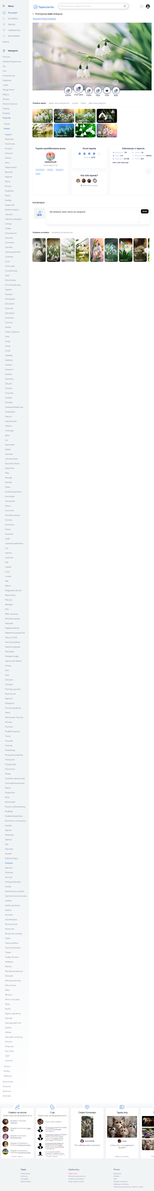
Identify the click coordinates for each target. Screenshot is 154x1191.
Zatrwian (8, 1018)
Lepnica (8, 553)
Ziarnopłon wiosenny (14, 1037)
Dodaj (145, 211)
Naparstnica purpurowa (15, 633)
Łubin (7, 1056)
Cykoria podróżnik (12, 252)
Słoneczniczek (11, 924)
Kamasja (8, 477)
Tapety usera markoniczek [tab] (59, 103)
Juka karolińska (11, 459)
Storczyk (8, 877)
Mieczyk (8, 600)
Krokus (8, 529)
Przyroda (7, 118)
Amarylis (8, 148)
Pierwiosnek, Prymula (14, 717)
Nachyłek (9, 623)
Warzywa (8, 1076)
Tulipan (8, 952)
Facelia (8, 327)
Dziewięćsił (10, 299)
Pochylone (40, 170)
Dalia (7, 275)
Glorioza (8, 388)
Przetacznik (10, 760)
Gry (4, 66)
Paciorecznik (10, 694)
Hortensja (9, 430)
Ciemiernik (9, 242)
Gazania (8, 365)
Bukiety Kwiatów (12, 210)
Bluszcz (8, 186)
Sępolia (8, 830)
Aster (7, 163)
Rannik (8, 788)
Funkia (7, 351)
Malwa (8, 586)
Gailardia (8, 355)
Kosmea (8, 520)
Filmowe (6, 57)
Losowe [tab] (75, 103)
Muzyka (6, 99)
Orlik (7, 670)
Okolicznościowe (10, 104)
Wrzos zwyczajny (12, 999)
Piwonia (8, 722)
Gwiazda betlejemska (14, 407)
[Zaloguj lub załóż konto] (148, 6)
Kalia (7, 473)
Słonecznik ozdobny (13, 933)
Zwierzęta (7, 1096)
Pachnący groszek (12, 689)
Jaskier (8, 449)
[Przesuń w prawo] (149, 170)
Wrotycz (8, 995)
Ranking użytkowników (77, 1176)
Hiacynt (8, 416)
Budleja (8, 200)
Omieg (8, 666)
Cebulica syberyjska (13, 219)
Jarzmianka (10, 445)
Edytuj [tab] (83, 103)
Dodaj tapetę (25, 1174)
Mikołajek (9, 604)
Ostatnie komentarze (76, 1179)
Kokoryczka (10, 501)
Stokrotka (9, 872)
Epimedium (10, 313)
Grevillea (8, 402)
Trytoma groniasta (12, 948)
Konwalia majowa (12, 515)
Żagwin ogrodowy (13, 1013)
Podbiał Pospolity (12, 731)
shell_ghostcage (122, 162)
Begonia (8, 177)
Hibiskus (8, 426)
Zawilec (8, 1027)
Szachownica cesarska (14, 891)
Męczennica (10, 595)
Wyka (7, 1004)
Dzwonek (9, 308)
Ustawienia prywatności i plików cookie (128, 1187)
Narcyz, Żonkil (11, 637)
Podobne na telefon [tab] (41, 232)
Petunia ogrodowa (13, 708)
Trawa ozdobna (11, 943)
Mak (6, 581)
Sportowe (7, 1091)
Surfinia (8, 886)
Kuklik (7, 539)
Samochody (8, 1082)
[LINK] (60, 1145)
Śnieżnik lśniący (11, 858)
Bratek (7, 195)
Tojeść (8, 938)
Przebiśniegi (10, 750)
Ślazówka (9, 849)
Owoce (7, 1066)
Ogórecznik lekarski (13, 661)
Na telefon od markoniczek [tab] (62, 232)
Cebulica (9, 214)
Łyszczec (9, 1060)
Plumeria (9, 727)
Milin (7, 609)
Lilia (6, 562)
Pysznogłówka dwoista (14, 783)
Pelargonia (9, 703)
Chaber (8, 228)
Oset (7, 675)
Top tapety (25, 1179)
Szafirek (8, 901)
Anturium (9, 153)
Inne (4, 71)
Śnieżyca (9, 863)
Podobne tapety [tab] (39, 103)
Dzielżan (8, 294)
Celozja (8, 224)
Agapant (8, 134)
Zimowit (8, 1042)
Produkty (6, 113)
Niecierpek (9, 651)
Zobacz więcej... (17, 1156)
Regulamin (118, 1174)
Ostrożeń (9, 680)
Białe (38, 174)
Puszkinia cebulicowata (15, 778)
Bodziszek (9, 191)
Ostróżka (9, 684)
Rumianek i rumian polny (15, 821)
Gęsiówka (9, 379)
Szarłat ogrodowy (12, 905)
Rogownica (10, 792)
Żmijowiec (9, 1046)
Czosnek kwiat (11, 271)
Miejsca (6, 94)
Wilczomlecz (10, 985)
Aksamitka (9, 139)
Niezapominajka (12, 656)
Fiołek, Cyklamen (12, 332)
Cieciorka (9, 238)
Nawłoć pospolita (12, 647)
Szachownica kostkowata (15, 896)
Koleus (8, 506)
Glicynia (8, 383)
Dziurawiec (10, 304)
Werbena (9, 962)
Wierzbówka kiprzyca (14, 971)
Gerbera (8, 374)
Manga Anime (8, 90)
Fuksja (7, 346)
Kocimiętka (9, 496)
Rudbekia (9, 811)
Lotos (7, 571)
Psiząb (7, 774)
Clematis (9, 247)
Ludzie (5, 85)
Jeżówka (9, 454)
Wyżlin (8, 1009)
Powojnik (9, 741)
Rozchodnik (10, 802)
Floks (7, 336)
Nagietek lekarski (12, 628)
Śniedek (8, 854)
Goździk (8, 398)
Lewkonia (9, 557)
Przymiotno (10, 769)
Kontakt (116, 1176)
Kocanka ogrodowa (13, 492)
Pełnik (7, 713)
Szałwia (8, 910)
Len (6, 548)
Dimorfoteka (10, 280)
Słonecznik (9, 929)
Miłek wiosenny (11, 614)
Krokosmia (9, 524)
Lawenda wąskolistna (14, 543)
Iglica (7, 435)
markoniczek (50, 162)
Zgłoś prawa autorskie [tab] (97, 103)
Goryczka (9, 393)
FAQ (115, 1179)
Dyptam (8, 289)
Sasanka (8, 825)
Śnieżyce (59, 170)
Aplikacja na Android (121, 1184)
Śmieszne (7, 1086)
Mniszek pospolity (12, 618)
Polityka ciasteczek (121, 1182)
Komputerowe (9, 75)
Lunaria (8, 576)
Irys (6, 440)
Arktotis (8, 158)
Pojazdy (6, 108)
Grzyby (7, 124)
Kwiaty (7, 128)
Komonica (9, 510)
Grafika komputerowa (12, 61)
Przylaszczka (10, 764)
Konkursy (24, 1176)
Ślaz (6, 844)
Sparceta (8, 868)
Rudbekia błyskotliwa (14, 816)
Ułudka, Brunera (11, 957)
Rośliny (7, 1071)
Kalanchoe (9, 468)
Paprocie (9, 698)
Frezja (7, 341)
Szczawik (9, 915)
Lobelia (8, 567)
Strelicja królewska (12, 882)
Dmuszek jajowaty (13, 285)
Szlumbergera (11, 919)
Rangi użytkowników (76, 1182)
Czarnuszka (10, 266)
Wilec (7, 990)
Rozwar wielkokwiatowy (15, 807)
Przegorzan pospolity (14, 755)
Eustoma (9, 322)
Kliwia (7, 487)
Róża (7, 797)
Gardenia (9, 360)
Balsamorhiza (10, 167)
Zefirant (8, 1032)
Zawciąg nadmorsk (13, 1023)
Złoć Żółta (9, 1051)
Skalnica (8, 839)
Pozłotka (8, 745)
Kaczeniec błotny (12, 463)
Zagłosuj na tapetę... (122, 1156)
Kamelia (8, 482)
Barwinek (9, 172)
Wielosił (8, 966)
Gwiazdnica (10, 412)
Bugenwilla (9, 205)
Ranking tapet (26, 1182)
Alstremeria (10, 144)
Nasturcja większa (12, 642)
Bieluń (7, 181)
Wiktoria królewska (13, 980)
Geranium (9, 369)
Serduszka (9, 835)
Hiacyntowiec (11, 421)
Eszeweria (9, 318)
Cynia (7, 261)
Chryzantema (10, 233)
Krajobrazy (7, 80)
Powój (7, 736)
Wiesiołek (9, 976)
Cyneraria (9, 257)
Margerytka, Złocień (13, 590)
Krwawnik (9, 534)
